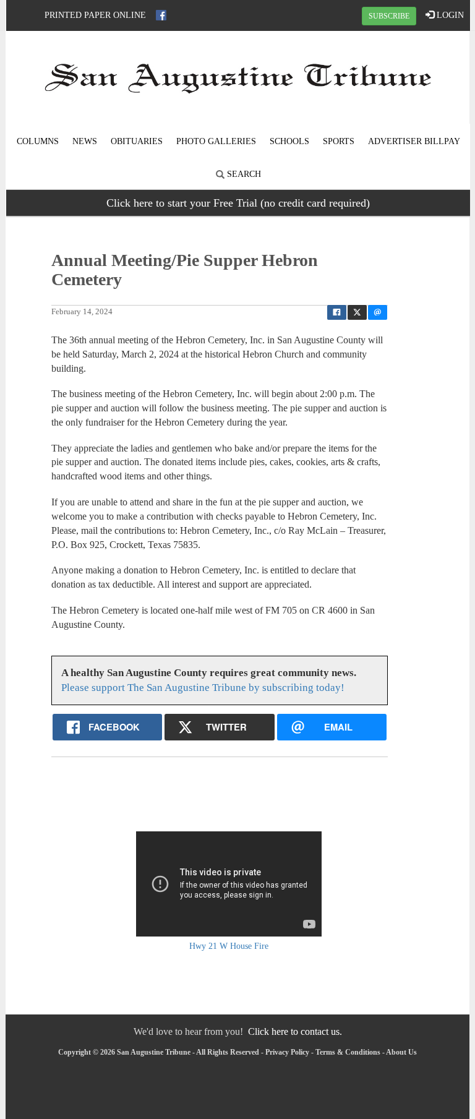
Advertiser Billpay (414, 141)
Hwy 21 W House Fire (228, 946)
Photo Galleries (216, 141)
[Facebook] (161, 15)
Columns (38, 141)
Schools (289, 141)
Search (243, 174)
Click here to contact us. (295, 1031)
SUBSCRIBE (389, 16)
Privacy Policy (287, 1052)
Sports (338, 141)
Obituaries (137, 141)
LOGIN (449, 15)
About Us (401, 1052)
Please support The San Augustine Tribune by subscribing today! (202, 687)
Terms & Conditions (347, 1052)
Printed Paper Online (95, 15)
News (84, 141)
